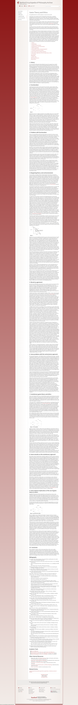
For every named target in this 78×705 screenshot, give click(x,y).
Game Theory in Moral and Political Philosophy (38, 660)
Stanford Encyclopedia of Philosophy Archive (35, 3)
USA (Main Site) (54, 691)
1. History (32, 42)
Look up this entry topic (35, 653)
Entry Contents (20, 11)
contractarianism (52, 184)
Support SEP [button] (32, 6)
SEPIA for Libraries (41, 691)
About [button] (26, 6)
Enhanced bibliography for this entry (37, 654)
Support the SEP (41, 689)
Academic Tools (20, 14)
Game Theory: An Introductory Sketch (37, 662)
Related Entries (33, 59)
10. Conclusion (33, 54)
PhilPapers (46, 654)
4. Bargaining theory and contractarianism (38, 46)
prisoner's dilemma (34, 97)
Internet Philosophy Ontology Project (47, 653)
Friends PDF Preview (21, 16)
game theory (51, 23)
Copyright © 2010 (44, 674)
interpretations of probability (36, 213)
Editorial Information (31, 689)
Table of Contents (20, 689)
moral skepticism (53, 487)
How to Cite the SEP (31, 691)
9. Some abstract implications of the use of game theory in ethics (41, 52)
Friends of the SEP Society (50, 652)
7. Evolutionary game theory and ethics (37, 50)
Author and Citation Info (21, 17)
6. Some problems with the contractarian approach (39, 49)
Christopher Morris (44, 676)
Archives (19, 691)
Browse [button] (21, 6)
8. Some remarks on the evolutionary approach (38, 51)
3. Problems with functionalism (36, 45)
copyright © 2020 (40, 699)
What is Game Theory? (34, 666)
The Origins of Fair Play (42, 658)
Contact (30, 693)
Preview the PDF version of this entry (37, 652)
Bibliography (20, 12)
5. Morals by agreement (35, 47)
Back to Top (19, 19)
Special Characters (31, 692)
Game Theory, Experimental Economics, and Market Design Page (41, 664)
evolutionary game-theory (46, 403)
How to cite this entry (34, 651)
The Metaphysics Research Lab (47, 699)
